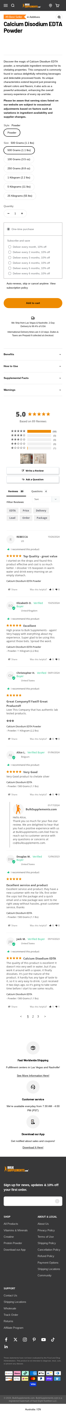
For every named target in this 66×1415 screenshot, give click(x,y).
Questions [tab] (37, 491)
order (26, 518)
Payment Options (48, 1262)
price (26, 510)
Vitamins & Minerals (16, 1230)
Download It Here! (33, 1147)
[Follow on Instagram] (24, 1339)
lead (12, 518)
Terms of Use (46, 1236)
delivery (41, 510)
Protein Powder (13, 1243)
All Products (11, 1223)
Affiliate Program (13, 1327)
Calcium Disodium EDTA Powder (23, 581)
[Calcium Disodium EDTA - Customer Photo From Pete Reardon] (40, 459)
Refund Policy (46, 1256)
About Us (43, 1223)
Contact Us (10, 1295)
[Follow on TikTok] (52, 1339)
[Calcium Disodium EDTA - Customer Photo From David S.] (26, 459)
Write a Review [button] (35, 470)
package (42, 518)
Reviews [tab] (13, 491)
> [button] (45, 1016)
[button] (51, 589)
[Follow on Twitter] (15, 1339)
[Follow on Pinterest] (34, 1339)
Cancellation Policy (49, 1249)
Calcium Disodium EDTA (19, 782)
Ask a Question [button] (35, 479)
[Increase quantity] (22, 213)
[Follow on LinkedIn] (6, 1346)
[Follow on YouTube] (43, 1339)
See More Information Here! (33, 1075)
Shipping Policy (47, 1243)
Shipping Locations (49, 1269)
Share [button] (14, 589)
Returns (8, 1321)
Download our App (14, 1249)
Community (45, 1275)
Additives (35, 17)
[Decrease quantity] (8, 213)
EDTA (12, 510)
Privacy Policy (46, 1230)
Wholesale (10, 1308)
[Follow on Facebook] (6, 1339)
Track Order (11, 1314)
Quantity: (9, 206)
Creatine (9, 1236)
